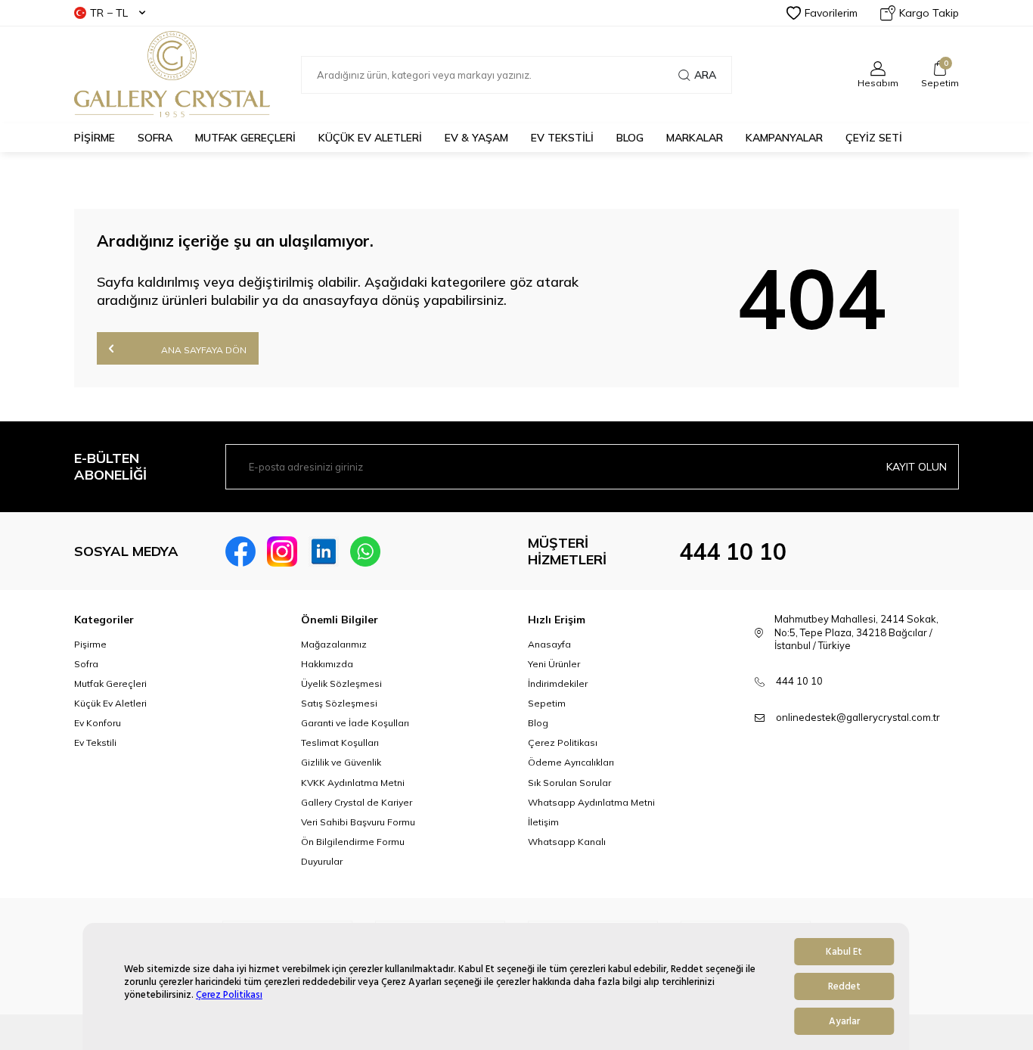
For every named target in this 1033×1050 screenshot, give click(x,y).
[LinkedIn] (324, 551)
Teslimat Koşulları (340, 742)
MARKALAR (694, 137)
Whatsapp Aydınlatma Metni (591, 802)
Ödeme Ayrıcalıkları (571, 762)
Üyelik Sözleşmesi (341, 683)
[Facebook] (240, 551)
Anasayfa (549, 644)
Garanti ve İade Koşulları (355, 722)
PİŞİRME (94, 137)
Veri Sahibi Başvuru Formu (358, 822)
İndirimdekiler (558, 683)
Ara (705, 75)
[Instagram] (282, 551)
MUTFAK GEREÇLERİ (245, 137)
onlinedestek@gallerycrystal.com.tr (858, 717)
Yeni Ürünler (554, 663)
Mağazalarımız (334, 644)
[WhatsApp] (365, 551)
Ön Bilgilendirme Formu (353, 841)
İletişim (543, 822)
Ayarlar (844, 1021)
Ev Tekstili (95, 742)
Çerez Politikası (229, 995)
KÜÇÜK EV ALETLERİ (370, 137)
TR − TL (109, 13)
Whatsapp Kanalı (567, 841)
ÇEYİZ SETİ (873, 137)
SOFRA (155, 137)
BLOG (630, 137)
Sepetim (547, 703)
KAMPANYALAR (784, 137)
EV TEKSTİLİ (562, 137)
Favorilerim (831, 13)
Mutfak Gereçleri (110, 683)
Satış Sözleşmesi (339, 703)
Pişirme (90, 644)
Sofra (86, 663)
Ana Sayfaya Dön (203, 350)
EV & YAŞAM (476, 137)
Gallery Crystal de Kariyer (356, 802)
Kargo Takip (929, 13)
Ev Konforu (97, 722)
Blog (538, 722)
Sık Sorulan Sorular (569, 782)
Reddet (844, 986)
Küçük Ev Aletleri (110, 703)
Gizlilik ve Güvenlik (341, 762)
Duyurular (322, 861)
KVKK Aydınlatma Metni (353, 782)
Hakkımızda (327, 663)
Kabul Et (844, 951)
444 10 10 (732, 551)
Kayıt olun (916, 467)
